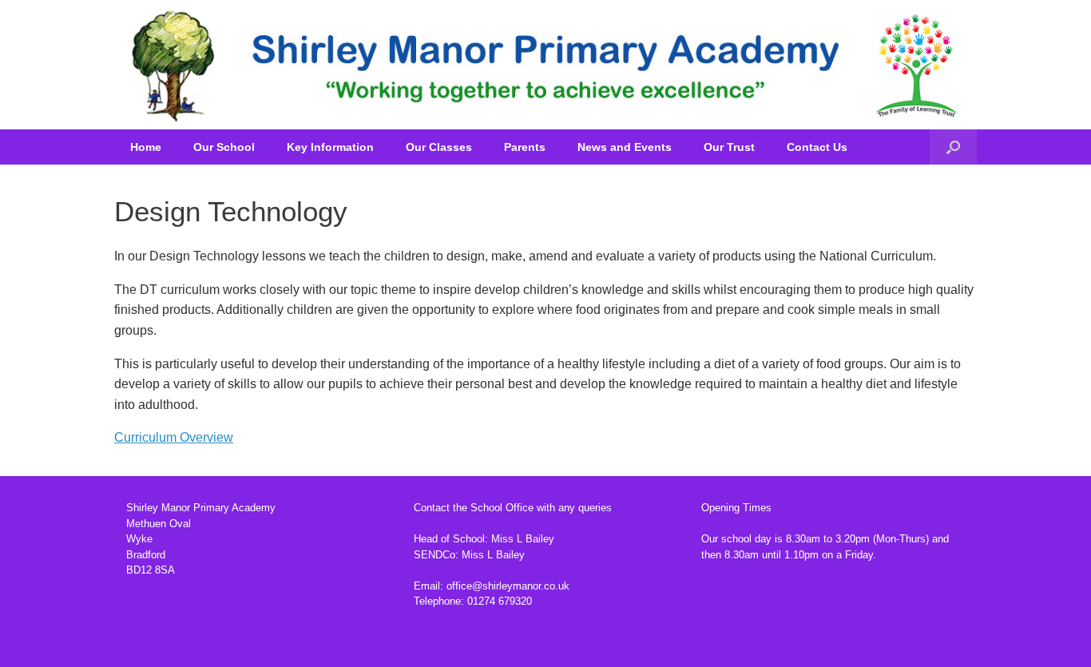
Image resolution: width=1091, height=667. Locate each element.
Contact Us (817, 147)
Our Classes (439, 147)
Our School (224, 147)
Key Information (330, 147)
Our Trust (729, 147)
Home (145, 147)
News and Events (624, 147)
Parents (525, 147)
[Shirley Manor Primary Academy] (545, 64)
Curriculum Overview (173, 437)
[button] (953, 147)
